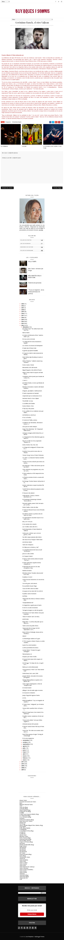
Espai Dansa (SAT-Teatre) (26, 821)
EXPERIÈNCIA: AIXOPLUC (29, 415)
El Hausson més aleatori (28, 493)
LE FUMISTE (4, 146)
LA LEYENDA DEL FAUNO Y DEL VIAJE (52, 147)
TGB (21, 879)
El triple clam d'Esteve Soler (29, 348)
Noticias (42, 25)
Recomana (22, 843)
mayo (24, 752)
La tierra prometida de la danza (30, 647)
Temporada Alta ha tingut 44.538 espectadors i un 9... (31, 629)
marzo (25, 756)
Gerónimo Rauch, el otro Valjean (30, 398)
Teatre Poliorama (24, 868)
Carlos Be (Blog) (24, 807)
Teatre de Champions (27, 544)
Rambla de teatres (27, 570)
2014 (22, 321)
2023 (22, 303)
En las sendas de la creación (29, 524)
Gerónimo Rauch (31, 25)
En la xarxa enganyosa (28, 738)
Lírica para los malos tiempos (29, 426)
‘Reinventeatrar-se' (27, 654)
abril (24, 754)
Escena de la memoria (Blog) (27, 819)
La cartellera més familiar (28, 403)
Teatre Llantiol (23, 864)
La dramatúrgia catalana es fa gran (31, 638)
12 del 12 (24, 380)
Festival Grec (23, 822)
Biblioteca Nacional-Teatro (26, 804)
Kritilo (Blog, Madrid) (25, 828)
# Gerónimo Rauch (16, 122)
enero (25, 760)
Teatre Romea (23, 871)
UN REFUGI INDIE (27, 542)
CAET (21, 806)
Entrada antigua (57, 187)
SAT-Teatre (22, 853)
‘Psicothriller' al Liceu (27, 401)
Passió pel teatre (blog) (25, 839)
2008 (22, 767)
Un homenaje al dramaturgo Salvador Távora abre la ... (31, 500)
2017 (22, 315)
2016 (22, 317)
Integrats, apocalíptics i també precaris (32, 390)
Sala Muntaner (23, 851)
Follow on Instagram (26, 250)
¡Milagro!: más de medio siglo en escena (32, 690)
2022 (22, 305)
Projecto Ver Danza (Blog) (26, 842)
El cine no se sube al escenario (30, 607)
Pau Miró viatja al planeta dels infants (32, 537)
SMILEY (24, 636)
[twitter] (58, 1)
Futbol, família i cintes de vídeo (30, 507)
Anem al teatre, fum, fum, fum (30, 444)
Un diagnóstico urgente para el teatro (32, 605)
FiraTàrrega (22, 824)
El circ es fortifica (26, 417)
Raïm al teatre (25, 332)
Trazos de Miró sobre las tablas (30, 588)
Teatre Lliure (23, 865)
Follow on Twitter (25, 240)
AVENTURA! (25, 619)
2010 (22, 763)
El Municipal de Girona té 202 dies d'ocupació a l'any (31, 567)
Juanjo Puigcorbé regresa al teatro (31, 695)
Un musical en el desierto (28, 692)
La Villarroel (22, 833)
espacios (24, 25)
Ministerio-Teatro (24, 836)
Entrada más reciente (7, 187)
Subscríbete (32, 914)
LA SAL (24, 698)
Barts (21, 803)
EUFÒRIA (24, 596)
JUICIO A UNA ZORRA (28, 553)
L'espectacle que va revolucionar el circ (32, 396)
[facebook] (55, 1)
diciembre (26, 327)
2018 (22, 313)
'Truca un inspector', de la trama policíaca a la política (36, 291)
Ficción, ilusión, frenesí (28, 365)
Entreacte (22, 818)
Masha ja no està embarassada (30, 667)
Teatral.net (22, 858)
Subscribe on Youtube (26, 247)
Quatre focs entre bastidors (29, 645)
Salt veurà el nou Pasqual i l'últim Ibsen (32, 539)
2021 (22, 307)
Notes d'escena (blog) (25, 837)
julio (24, 748)
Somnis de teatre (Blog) (26, 854)
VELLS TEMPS (32, 261)
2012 (22, 325)
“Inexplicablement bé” (27, 602)
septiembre (26, 744)
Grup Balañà (23, 826)
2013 (22, 323)
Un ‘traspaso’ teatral (27, 556)
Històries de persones (34, 283)
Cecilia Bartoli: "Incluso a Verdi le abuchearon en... (30, 496)
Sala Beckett (23, 849)
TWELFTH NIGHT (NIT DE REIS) (30, 616)
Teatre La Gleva (23, 862)
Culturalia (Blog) (24, 808)
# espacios (8, 122)
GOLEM (24, 146)
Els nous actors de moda (28, 339)
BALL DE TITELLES (27, 521)
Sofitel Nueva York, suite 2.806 (30, 673)
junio (24, 750)
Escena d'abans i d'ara (28, 406)
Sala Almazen (23, 847)
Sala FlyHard (23, 850)
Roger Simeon (23, 846)
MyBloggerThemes (39, 936)
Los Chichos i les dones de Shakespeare (32, 345)
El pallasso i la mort (27, 577)
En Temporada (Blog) (25, 815)
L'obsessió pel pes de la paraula (30, 724)
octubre (25, 742)
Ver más (41, 230)
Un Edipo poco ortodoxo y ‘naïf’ (30, 547)
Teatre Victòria (23, 872)
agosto (25, 746)
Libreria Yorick (23, 835)
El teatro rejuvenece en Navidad (30, 393)
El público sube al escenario (29, 593)
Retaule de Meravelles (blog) (27, 844)
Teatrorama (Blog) (24, 876)
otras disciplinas (49, 25)
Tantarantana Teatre (25, 857)
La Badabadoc (23, 829)
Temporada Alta (24, 878)
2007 (22, 769)
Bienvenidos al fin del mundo (29, 367)
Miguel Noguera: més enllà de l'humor (32, 370)
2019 (22, 311)
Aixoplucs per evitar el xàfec (29, 656)
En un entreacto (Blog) (25, 817)
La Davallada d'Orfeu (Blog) (27, 831)
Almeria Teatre (23, 800)
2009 (22, 765)
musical (38, 25)
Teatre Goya (23, 861)
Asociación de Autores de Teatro (28, 801)
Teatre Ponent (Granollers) (26, 869)
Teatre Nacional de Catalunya (27, 866)
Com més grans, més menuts (29, 583)
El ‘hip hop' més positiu (28, 408)
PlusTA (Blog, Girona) (25, 840)
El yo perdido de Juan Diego (29, 586)
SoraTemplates (29, 936)
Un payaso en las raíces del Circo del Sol (32, 591)
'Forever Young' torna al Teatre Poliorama (33, 455)
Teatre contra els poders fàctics (30, 625)
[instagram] (61, 1)
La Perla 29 (22, 832)
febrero (25, 758)
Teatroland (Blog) (24, 875)
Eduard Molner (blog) (25, 810)
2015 (22, 319)
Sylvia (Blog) (23, 855)
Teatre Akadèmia (24, 860)
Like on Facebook (25, 243)
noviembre (26, 740)
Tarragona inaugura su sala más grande (32, 610)
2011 (22, 761)
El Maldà (22, 812)
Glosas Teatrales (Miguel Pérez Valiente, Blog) (31, 825)
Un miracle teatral (26, 687)
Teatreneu (22, 873)
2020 (22, 309)
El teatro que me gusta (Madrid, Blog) (29, 814)
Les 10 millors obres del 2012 (29, 526)
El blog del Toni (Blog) (25, 811)
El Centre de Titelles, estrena (29, 420)
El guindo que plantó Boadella (30, 350)
